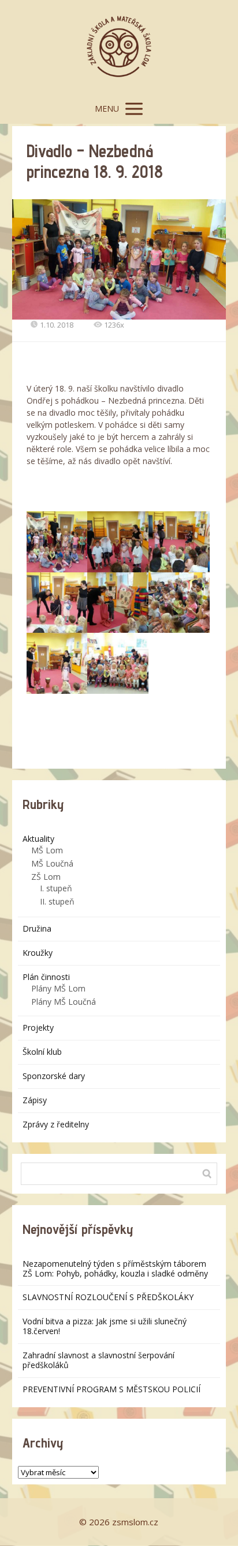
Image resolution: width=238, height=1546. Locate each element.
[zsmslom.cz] (119, 47)
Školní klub (42, 1051)
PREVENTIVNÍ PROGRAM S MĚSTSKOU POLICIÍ (111, 1389)
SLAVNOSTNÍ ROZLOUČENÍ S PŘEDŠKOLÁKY (108, 1297)
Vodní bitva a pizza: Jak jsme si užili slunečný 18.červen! (105, 1326)
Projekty (38, 1027)
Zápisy (35, 1100)
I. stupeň (56, 888)
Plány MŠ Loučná (63, 1001)
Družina (37, 928)
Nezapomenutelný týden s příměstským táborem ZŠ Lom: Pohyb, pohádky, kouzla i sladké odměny (115, 1268)
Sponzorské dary (54, 1075)
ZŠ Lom (46, 876)
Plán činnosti (46, 976)
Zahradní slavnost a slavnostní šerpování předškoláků (98, 1360)
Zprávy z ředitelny (56, 1124)
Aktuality (38, 838)
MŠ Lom (47, 850)
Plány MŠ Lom (58, 988)
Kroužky (38, 952)
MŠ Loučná (52, 863)
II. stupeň (57, 901)
